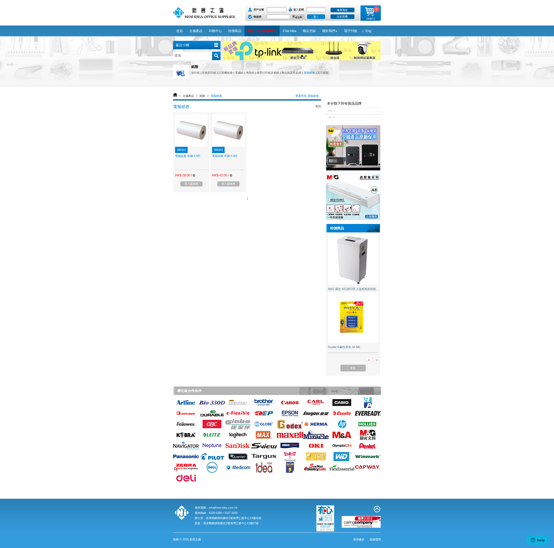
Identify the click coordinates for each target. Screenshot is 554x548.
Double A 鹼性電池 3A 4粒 (344, 289)
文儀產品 (188, 95)
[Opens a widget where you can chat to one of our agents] (538, 540)
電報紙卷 (309, 72)
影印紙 (195, 72)
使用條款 (358, 539)
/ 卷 (193, 175)
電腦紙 (239, 72)
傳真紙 (250, 72)
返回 (318, 106)
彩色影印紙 (209, 72)
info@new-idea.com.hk (223, 507)
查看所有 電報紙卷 (307, 95)
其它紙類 (323, 72)
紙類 (202, 95)
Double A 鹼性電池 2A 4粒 (344, 347)
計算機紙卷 (226, 72)
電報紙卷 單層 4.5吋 (224, 156)
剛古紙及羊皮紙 (291, 72)
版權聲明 (375, 539)
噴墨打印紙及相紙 (268, 72)
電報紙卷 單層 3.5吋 (187, 156)
